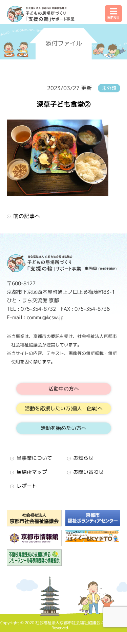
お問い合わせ (88, 471)
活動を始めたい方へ (63, 428)
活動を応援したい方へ (64, 408)
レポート (27, 485)
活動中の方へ (63, 388)
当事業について (34, 458)
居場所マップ (32, 471)
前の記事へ (26, 216)
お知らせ (83, 458)
